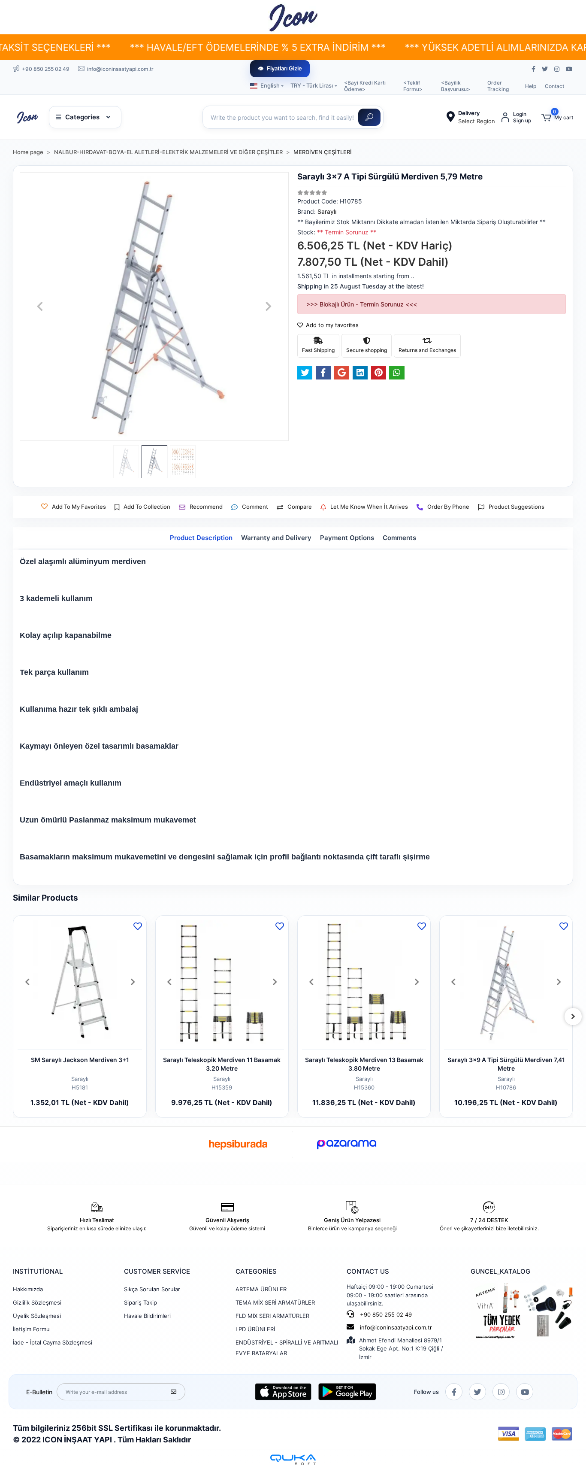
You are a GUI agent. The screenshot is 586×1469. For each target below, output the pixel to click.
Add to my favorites (331, 325)
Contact (554, 86)
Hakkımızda (28, 1289)
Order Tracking (498, 85)
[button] (557, 117)
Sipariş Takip (140, 1302)
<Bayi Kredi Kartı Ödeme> (365, 85)
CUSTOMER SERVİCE (157, 1271)
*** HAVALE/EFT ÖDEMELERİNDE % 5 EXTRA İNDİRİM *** (205, 47)
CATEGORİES (256, 1271)
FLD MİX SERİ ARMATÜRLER (272, 1315)
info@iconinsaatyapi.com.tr (396, 1327)
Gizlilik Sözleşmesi (37, 1302)
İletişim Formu (31, 1329)
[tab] (201, 538)
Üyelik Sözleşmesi (37, 1315)
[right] (573, 1016)
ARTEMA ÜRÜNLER (261, 1289)
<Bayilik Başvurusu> (455, 85)
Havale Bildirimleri (147, 1315)
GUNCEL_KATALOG (500, 1271)
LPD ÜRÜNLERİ (255, 1329)
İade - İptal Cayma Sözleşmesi (52, 1342)
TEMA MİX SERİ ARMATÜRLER (275, 1302)
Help (530, 86)
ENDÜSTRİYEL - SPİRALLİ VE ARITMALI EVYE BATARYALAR (287, 1348)
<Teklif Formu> (413, 85)
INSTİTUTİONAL (38, 1271)
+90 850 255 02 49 (385, 1314)
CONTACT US (368, 1271)
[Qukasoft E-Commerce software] (293, 1459)
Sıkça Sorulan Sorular (152, 1289)
